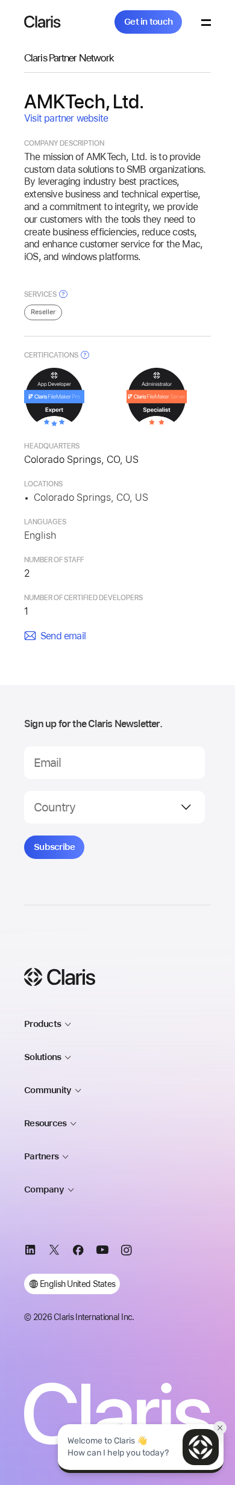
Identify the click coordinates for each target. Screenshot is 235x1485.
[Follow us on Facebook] (78, 1252)
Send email (63, 636)
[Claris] (42, 22)
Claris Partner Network (69, 57)
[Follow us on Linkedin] (30, 1252)
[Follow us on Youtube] (102, 1252)
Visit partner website (66, 118)
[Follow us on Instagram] (127, 1252)
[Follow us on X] (54, 1252)
